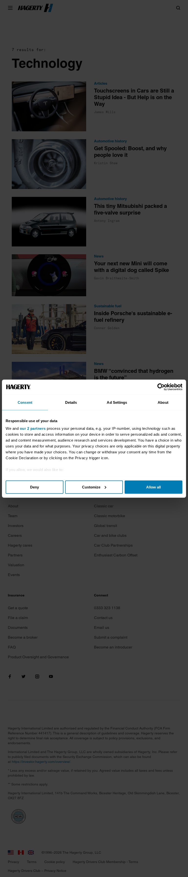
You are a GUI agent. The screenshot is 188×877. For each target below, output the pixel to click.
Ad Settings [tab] (117, 402)
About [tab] (163, 402)
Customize (91, 487)
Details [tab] (71, 402)
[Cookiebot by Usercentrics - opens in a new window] (161, 387)
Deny (34, 487)
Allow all (153, 487)
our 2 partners (33, 428)
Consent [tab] (25, 402)
